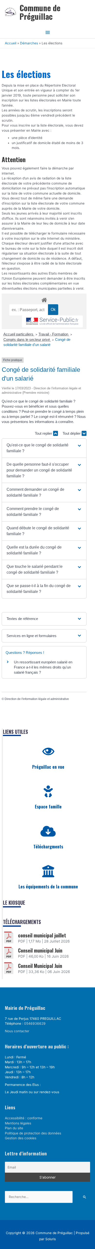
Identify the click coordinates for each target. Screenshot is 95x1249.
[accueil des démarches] (44, 299)
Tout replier (44, 433)
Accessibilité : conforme (23, 1118)
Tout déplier (72, 433)
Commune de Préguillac (39, 12)
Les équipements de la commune (48, 886)
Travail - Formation (53, 334)
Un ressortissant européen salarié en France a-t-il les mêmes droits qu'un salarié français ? (43, 667)
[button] (44, 448)
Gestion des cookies (20, 1138)
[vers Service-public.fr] (52, 321)
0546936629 (35, 1023)
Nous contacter (17, 1031)
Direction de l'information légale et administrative (37, 699)
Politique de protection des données (33, 1133)
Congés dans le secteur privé (27, 339)
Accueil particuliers (18, 334)
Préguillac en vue (48, 767)
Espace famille (48, 806)
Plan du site (14, 1128)
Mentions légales (18, 1123)
